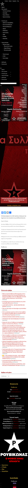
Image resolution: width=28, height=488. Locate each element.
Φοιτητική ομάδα (7, 50)
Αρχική (3, 7)
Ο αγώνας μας (4, 20)
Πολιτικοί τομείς (6, 44)
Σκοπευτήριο (5, 58)
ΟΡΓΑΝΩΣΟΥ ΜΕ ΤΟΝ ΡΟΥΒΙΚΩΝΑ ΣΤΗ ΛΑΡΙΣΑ (13, 319)
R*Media (4, 36)
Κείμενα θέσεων (6, 14)
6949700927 (17, 423)
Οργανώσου (5, 465)
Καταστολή (5, 38)
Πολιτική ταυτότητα (7, 10)
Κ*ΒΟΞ (4, 56)
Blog (3, 469)
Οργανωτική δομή (6, 16)
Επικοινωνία (4, 64)
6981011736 (15, 421)
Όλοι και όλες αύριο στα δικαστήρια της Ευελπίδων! (14, 308)
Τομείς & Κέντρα (5, 42)
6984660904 (16, 428)
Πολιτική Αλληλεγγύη (7, 26)
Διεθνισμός (4, 62)
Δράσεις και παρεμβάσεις (8, 22)
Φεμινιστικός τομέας (8, 46)
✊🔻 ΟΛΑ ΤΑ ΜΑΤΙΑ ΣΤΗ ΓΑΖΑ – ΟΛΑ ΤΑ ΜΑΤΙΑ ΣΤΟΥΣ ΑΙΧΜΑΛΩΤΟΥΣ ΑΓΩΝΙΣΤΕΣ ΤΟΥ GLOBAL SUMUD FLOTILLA (13, 357)
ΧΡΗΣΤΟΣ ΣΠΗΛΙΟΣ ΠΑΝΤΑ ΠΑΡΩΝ (10, 316)
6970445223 (15, 419)
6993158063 (15, 425)
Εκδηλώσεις (5, 30)
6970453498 (12, 398)
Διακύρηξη (5, 12)
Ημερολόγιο (5, 471)
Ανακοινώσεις (5, 32)
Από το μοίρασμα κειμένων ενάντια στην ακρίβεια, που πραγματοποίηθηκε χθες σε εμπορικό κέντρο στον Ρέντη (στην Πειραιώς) (14, 313)
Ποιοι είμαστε (4, 9)
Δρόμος (4, 28)
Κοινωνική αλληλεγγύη (7, 24)
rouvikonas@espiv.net (16, 391)
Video (4, 34)
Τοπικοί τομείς (6, 54)
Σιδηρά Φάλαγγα (7, 48)
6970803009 (15, 389)
